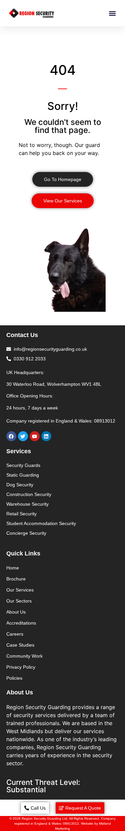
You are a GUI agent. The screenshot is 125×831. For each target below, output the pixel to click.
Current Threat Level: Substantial (43, 786)
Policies (14, 678)
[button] (112, 13)
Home (12, 567)
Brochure (16, 578)
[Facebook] (11, 436)
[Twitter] (23, 436)
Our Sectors (19, 601)
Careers (14, 634)
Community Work (24, 656)
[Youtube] (35, 436)
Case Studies (20, 645)
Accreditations (21, 623)
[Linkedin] (46, 436)
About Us (16, 612)
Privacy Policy (20, 667)
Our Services (20, 590)
